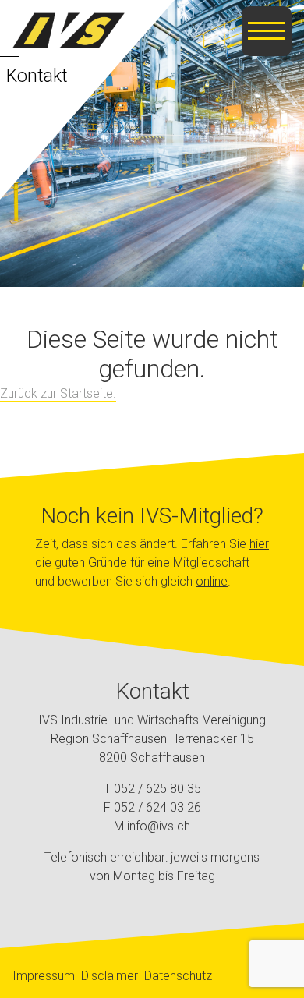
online (212, 581)
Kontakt (37, 76)
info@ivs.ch (158, 826)
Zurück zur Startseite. (58, 393)
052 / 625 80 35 (157, 788)
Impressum (43, 975)
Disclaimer (109, 975)
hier (259, 543)
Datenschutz (178, 975)
